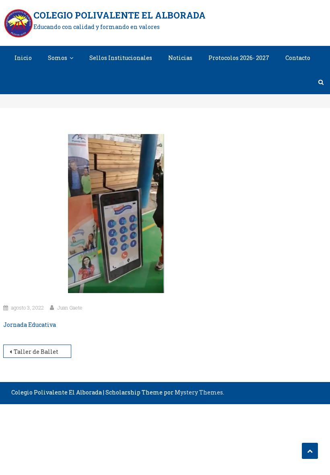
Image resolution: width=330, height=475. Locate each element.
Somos (57, 58)
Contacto (297, 58)
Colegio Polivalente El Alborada (119, 15)
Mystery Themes (199, 392)
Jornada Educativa (29, 324)
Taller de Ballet (36, 351)
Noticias (180, 58)
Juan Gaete (69, 307)
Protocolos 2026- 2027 (238, 58)
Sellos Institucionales (120, 58)
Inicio (23, 58)
